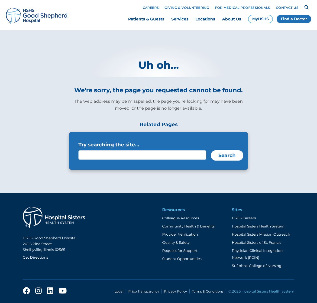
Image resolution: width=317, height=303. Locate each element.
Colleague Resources (180, 218)
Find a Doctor (294, 19)
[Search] (306, 7)
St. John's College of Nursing (256, 265)
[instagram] (38, 291)
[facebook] (26, 291)
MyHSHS (260, 19)
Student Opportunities (181, 259)
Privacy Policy (175, 291)
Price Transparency (143, 291)
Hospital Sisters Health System (258, 226)
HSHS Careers (244, 218)
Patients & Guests (146, 19)
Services (179, 19)
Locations (205, 19)
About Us (231, 19)
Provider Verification (180, 234)
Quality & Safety (176, 242)
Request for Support (179, 250)
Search (227, 155)
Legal (119, 291)
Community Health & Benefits (188, 226)
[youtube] (62, 291)
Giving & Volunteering (187, 8)
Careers (151, 8)
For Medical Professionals (242, 8)
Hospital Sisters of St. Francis (256, 242)
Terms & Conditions (207, 291)
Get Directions (35, 257)
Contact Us (287, 8)
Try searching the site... (108, 145)
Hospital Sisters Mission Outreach (261, 234)
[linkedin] (50, 291)
